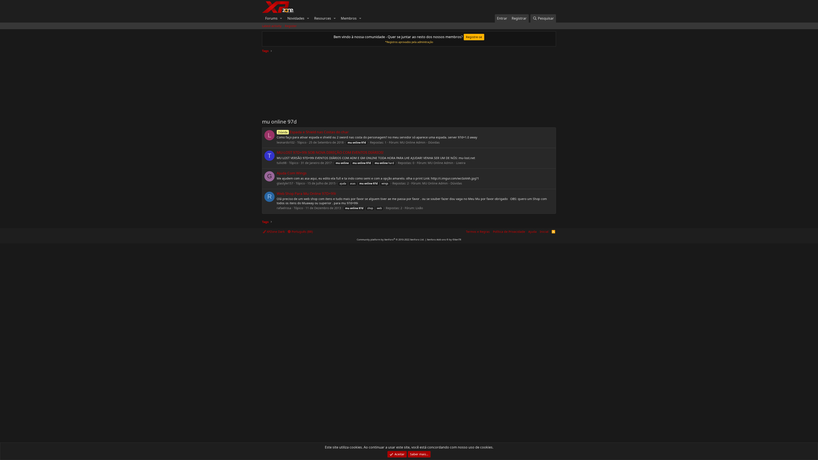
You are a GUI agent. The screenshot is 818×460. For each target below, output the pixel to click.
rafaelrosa (284, 208)
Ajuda (532, 232)
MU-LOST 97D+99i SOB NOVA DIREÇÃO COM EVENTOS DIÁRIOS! (330, 152)
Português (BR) (302, 232)
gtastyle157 (285, 183)
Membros (349, 18)
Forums (271, 18)
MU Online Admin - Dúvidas (420, 142)
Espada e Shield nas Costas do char (313, 131)
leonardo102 (286, 142)
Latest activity (271, 26)
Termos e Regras (478, 232)
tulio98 (282, 163)
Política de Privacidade (509, 232)
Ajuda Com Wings (292, 173)
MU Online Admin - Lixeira (446, 163)
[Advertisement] (409, 84)
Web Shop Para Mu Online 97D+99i (306, 193)
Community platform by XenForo (390, 239)
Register (291, 26)
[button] (281, 18)
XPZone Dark (275, 232)
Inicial (544, 232)
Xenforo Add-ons (444, 239)
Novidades (295, 18)
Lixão (419, 208)
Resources (322, 18)
